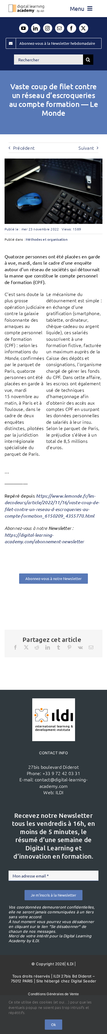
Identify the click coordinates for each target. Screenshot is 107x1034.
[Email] (91, 647)
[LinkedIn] (48, 647)
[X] (26, 647)
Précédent (24, 148)
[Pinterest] (69, 647)
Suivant (86, 148)
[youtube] (23, 28)
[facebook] (71, 28)
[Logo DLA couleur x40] (26, 7)
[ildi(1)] (53, 701)
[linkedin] (35, 28)
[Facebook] (15, 647)
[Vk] (80, 647)
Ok (53, 1024)
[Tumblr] (58, 647)
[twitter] (83, 28)
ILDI (60, 792)
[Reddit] (37, 647)
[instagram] (47, 28)
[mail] (59, 28)
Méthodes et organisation (47, 239)
